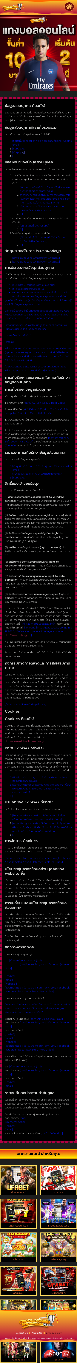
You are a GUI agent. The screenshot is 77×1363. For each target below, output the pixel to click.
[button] (69, 6)
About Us (37, 1333)
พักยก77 (59, 1360)
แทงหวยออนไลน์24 (18, 1225)
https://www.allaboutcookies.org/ (24, 741)
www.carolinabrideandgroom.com (56, 1338)
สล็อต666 (18, 1259)
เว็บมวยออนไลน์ (59, 1293)
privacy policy (54, 1333)
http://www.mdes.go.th (18, 635)
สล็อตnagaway (58, 1259)
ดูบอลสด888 (18, 1360)
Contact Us (22, 1333)
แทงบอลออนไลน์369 (58, 1225)
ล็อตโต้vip (18, 1293)
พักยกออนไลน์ (18, 1192)
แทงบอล (58, 1192)
